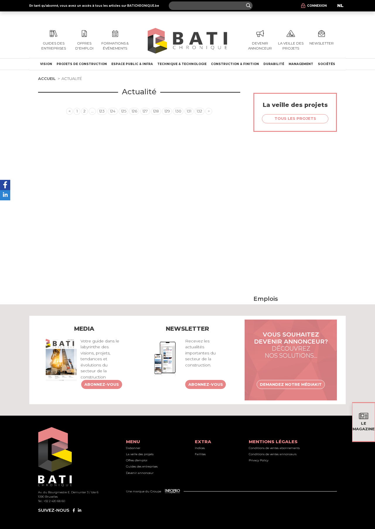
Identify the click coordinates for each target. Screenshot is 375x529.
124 (112, 111)
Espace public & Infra (132, 64)
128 (156, 111)
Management (301, 64)
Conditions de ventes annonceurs (272, 454)
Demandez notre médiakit (291, 384)
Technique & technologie (182, 64)
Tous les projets (295, 118)
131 (189, 111)
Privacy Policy (258, 460)
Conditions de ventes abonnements (274, 448)
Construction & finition (235, 64)
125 (123, 111)
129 (167, 111)
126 (134, 111)
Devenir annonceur (140, 473)
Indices (200, 448)
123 (102, 111)
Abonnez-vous (101, 384)
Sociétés (326, 64)
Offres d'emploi (136, 460)
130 (178, 111)
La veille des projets (140, 454)
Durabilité (273, 64)
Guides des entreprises (142, 466)
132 (199, 111)
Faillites (200, 454)
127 (145, 111)
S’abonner (133, 448)
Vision (46, 64)
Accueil (47, 78)
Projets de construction (82, 64)
